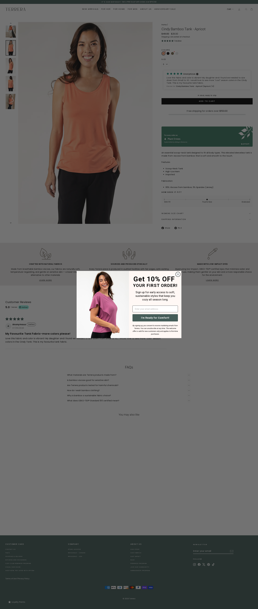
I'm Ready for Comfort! (155, 317)
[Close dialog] (178, 274)
